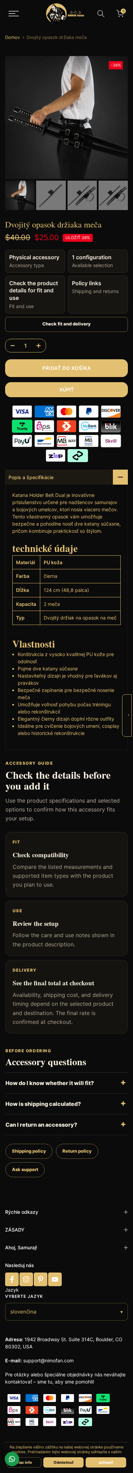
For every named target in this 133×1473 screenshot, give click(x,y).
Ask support (25, 1169)
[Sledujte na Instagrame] (26, 1279)
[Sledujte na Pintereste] (40, 1279)
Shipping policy (29, 1151)
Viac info (24, 1462)
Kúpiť (67, 389)
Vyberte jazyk (24, 1296)
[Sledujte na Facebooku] (12, 1279)
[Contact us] (12, 1459)
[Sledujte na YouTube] (55, 1279)
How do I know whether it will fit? (49, 1083)
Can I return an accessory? (41, 1124)
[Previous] (10, 117)
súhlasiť (106, 1462)
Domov (12, 37)
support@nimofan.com (48, 1360)
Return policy (77, 1151)
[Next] (123, 117)
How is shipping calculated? (43, 1103)
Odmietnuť (64, 1462)
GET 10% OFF (128, 715)
